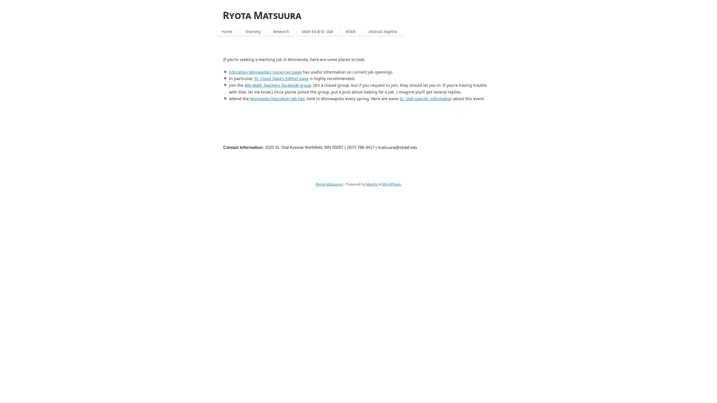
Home (227, 31)
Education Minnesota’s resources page (265, 72)
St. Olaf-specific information (426, 98)
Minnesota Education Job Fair (277, 98)
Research (281, 31)
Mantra (372, 184)
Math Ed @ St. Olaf (317, 31)
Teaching (252, 31)
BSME (351, 31)
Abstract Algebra (383, 31)
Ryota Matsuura (262, 15)
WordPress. (391, 184)
